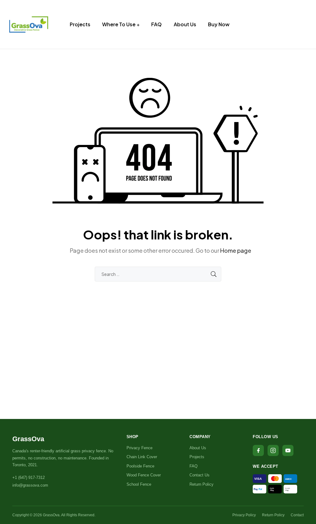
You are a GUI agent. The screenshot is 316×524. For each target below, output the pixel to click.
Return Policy (201, 484)
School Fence (139, 484)
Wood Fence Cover (144, 475)
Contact (297, 515)
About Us (185, 24)
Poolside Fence (140, 466)
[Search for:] (158, 274)
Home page (235, 250)
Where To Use (118, 24)
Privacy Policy (244, 515)
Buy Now (219, 24)
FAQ (156, 24)
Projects (80, 24)
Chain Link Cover (142, 456)
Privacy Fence (139, 448)
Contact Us (199, 475)
